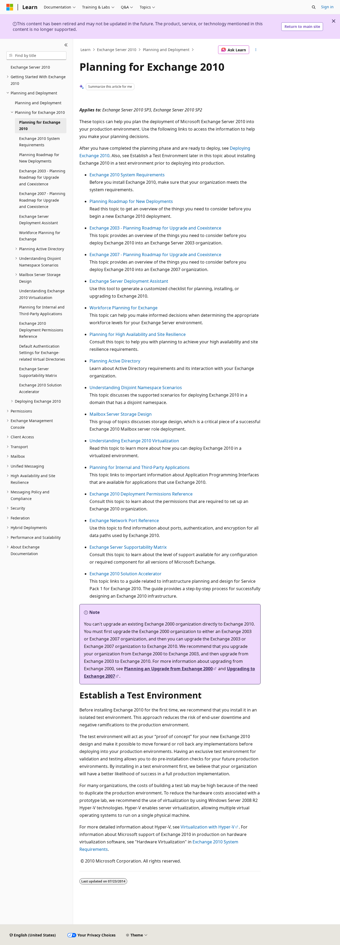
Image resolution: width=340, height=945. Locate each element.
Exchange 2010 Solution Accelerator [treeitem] (40, 388)
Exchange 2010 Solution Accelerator (126, 574)
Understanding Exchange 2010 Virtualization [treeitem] (42, 294)
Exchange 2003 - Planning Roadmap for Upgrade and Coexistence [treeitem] (42, 177)
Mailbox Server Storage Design (121, 414)
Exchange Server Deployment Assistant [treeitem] (38, 220)
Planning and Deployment (166, 49)
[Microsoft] (9, 7)
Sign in (327, 6)
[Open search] (313, 7)
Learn (85, 49)
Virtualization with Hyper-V (208, 827)
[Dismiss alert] (333, 21)
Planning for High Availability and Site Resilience (138, 334)
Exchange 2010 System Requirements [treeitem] (39, 142)
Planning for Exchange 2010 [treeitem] (39, 125)
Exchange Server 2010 (116, 49)
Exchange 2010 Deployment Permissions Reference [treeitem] (41, 330)
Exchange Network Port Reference (124, 520)
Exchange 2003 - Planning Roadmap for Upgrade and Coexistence (155, 228)
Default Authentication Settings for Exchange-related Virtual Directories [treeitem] (42, 353)
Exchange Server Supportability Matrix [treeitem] (38, 372)
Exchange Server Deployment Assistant (129, 281)
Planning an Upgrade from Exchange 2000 (168, 669)
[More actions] (256, 49)
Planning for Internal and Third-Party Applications (140, 467)
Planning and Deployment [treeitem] (38, 102)
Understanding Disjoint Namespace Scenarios (136, 387)
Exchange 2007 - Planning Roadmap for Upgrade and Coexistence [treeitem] (42, 200)
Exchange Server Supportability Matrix (128, 547)
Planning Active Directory (115, 361)
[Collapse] (66, 45)
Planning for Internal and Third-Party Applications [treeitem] (42, 310)
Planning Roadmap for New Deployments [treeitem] (39, 158)
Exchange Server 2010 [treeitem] (30, 67)
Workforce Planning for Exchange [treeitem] (39, 236)
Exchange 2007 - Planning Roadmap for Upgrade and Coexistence (155, 254)
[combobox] (36, 55)
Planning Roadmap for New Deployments (131, 201)
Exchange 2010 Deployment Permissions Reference (141, 494)
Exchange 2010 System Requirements (127, 175)
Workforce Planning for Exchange (124, 308)
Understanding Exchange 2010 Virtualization (134, 441)
